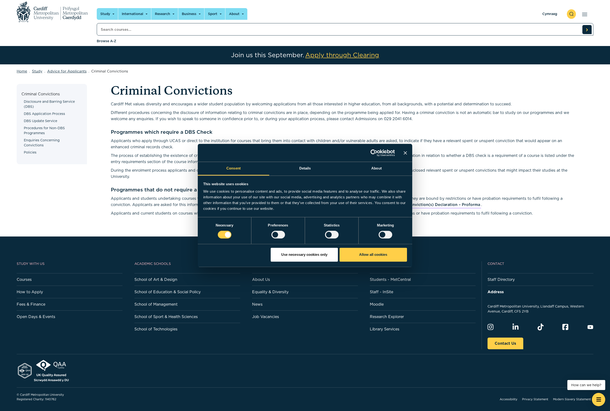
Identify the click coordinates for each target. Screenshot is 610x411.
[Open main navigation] (583, 14)
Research (162, 13)
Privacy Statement (535, 399)
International (132, 13)
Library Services (384, 329)
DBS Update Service (40, 120)
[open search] (571, 14)
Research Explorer (387, 316)
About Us (261, 279)
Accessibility (508, 399)
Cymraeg (549, 13)
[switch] (278, 235)
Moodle (377, 304)
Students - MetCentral (390, 279)
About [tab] (376, 168)
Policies (30, 152)
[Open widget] (598, 399)
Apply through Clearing (342, 55)
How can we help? (586, 385)
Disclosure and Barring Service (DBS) (49, 104)
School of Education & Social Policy (167, 291)
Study (105, 13)
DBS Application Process (44, 113)
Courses (24, 279)
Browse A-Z (106, 41)
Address (496, 291)
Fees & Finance (31, 304)
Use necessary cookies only (304, 254)
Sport (212, 13)
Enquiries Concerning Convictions (42, 143)
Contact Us (505, 343)
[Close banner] (405, 152)
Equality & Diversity (270, 291)
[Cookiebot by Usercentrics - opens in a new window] (374, 152)
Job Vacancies (265, 316)
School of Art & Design (155, 279)
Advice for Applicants (66, 71)
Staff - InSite (381, 291)
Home (22, 71)
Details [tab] (305, 168)
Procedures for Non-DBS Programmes (44, 130)
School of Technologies (156, 329)
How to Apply (30, 291)
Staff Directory (501, 279)
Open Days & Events (36, 316)
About (234, 13)
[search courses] (586, 29)
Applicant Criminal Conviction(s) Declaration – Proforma (424, 204)
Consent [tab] (233, 168)
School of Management (156, 304)
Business (189, 13)
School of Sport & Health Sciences (166, 316)
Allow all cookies (373, 254)
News (257, 304)
